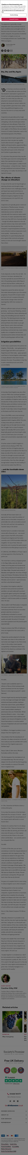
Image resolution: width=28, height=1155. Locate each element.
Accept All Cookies (14, 19)
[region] (14, 11)
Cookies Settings (14, 15)
